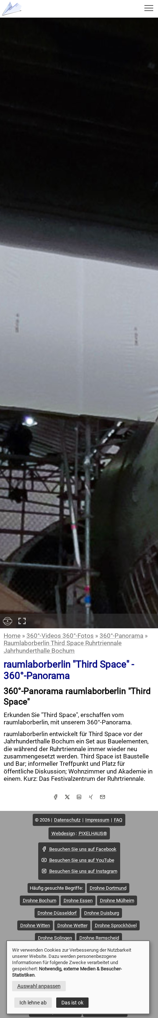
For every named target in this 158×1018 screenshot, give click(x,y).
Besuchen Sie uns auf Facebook (82, 849)
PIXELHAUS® (93, 833)
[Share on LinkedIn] (79, 797)
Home (12, 635)
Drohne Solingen (55, 938)
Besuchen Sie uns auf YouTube (81, 860)
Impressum (97, 820)
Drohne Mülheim (117, 900)
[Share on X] (67, 797)
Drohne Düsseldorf (57, 913)
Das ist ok (72, 1003)
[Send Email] (102, 797)
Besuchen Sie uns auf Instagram (83, 871)
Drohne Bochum (39, 900)
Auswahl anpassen (39, 986)
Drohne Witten (35, 925)
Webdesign (63, 833)
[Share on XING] (91, 797)
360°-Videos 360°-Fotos (60, 635)
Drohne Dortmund (108, 888)
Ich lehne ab (33, 1003)
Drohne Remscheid (99, 938)
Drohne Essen (78, 900)
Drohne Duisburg (101, 913)
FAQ (118, 820)
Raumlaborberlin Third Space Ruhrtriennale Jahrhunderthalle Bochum (63, 646)
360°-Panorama (121, 635)
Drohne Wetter (72, 925)
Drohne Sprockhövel (116, 925)
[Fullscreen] (22, 621)
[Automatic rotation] (7, 621)
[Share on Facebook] (55, 797)
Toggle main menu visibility (149, 7)
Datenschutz (67, 820)
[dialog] (78, 977)
